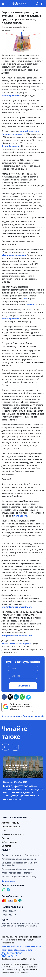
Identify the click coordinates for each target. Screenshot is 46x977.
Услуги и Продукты (10, 823)
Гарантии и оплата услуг (13, 834)
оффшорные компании (13, 255)
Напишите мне (23, 685)
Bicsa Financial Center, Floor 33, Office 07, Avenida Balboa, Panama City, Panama (20, 924)
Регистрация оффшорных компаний (18, 859)
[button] (15, 747)
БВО (25, 298)
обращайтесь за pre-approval (16, 643)
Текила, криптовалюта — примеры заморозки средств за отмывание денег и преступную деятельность (23, 790)
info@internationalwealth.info (16, 607)
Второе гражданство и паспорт (16, 873)
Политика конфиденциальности (16, 950)
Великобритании (10, 95)
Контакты (6, 846)
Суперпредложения (10, 826)
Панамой (30, 304)
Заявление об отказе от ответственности (21, 946)
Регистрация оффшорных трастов (17, 869)
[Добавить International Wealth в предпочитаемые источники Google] (17, 707)
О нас (4, 830)
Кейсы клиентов (9, 842)
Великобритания (10, 146)
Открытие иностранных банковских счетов (22, 855)
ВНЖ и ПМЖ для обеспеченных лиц (18, 876)
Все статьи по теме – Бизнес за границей (22, 716)
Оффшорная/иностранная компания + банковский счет (20, 864)
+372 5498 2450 (8, 915)
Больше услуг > (9, 881)
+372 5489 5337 (8, 911)
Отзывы (5, 838)
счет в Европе (20, 515)
